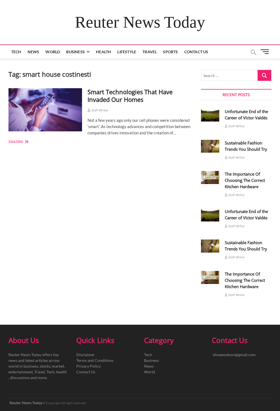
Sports (170, 51)
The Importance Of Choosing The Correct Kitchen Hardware (245, 180)
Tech (16, 51)
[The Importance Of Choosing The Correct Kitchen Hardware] (210, 177)
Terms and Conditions (94, 360)
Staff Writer (100, 110)
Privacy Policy (88, 366)
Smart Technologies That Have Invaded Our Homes (130, 96)
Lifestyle (126, 51)
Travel (149, 51)
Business (75, 51)
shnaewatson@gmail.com (234, 354)
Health (103, 51)
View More (24, 141)
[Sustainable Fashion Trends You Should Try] (210, 146)
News (33, 51)
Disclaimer (85, 354)
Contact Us (196, 51)
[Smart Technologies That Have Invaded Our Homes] (45, 109)
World (52, 51)
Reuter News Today (140, 22)
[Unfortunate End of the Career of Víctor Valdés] (210, 115)
